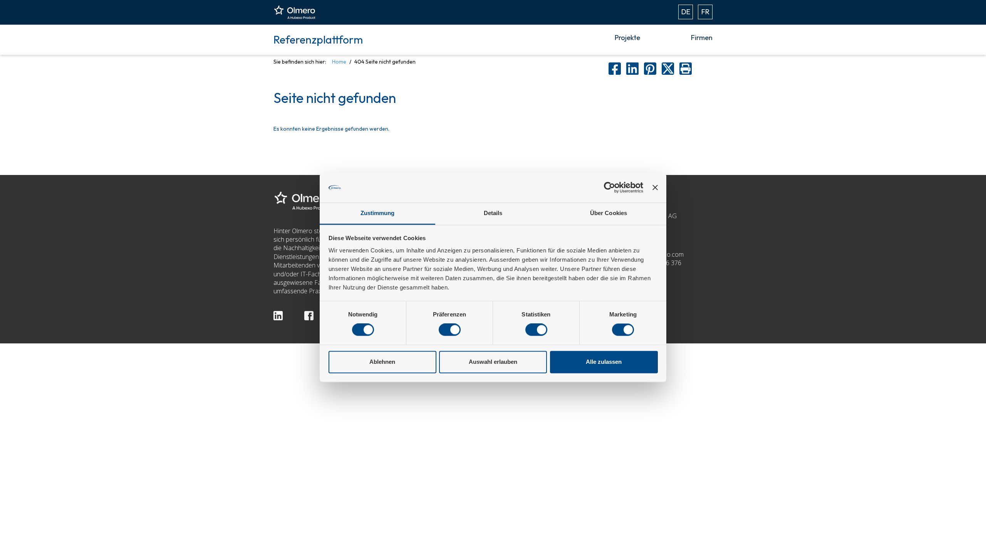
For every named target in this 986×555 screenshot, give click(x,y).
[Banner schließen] (655, 187)
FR (705, 11)
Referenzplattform (318, 39)
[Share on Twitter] (668, 68)
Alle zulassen (604, 361)
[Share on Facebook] (615, 68)
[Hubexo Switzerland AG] (302, 200)
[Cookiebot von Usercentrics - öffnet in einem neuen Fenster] (609, 187)
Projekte (627, 37)
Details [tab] (493, 213)
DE (685, 11)
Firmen (702, 37)
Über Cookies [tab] (608, 213)
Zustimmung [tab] (378, 213)
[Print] (685, 68)
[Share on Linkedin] (632, 68)
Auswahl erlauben (493, 361)
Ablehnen (382, 361)
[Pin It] (650, 68)
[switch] (450, 330)
